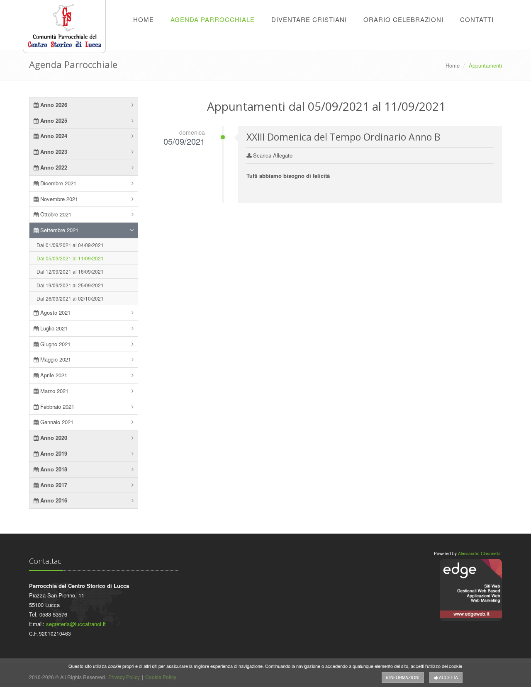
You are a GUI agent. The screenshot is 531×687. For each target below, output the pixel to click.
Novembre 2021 (58, 199)
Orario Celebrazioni (403, 19)
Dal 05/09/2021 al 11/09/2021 (70, 258)
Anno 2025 (53, 120)
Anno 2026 (53, 105)
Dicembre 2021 (57, 183)
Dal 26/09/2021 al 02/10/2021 (70, 298)
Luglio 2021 (53, 328)
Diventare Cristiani (309, 19)
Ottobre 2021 (55, 214)
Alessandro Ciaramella (479, 553)
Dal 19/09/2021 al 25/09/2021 (70, 285)
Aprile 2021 (53, 375)
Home (143, 19)
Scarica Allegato (271, 155)
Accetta (448, 677)
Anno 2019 (53, 453)
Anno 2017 (53, 485)
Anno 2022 (53, 167)
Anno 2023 (53, 151)
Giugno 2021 (55, 344)
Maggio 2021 (55, 359)
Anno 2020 (53, 438)
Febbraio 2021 (56, 406)
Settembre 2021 (58, 230)
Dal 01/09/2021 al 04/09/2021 (70, 244)
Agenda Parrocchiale (213, 19)
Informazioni (403, 677)
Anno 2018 (53, 469)
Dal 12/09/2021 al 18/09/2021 (70, 271)
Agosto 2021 (55, 312)
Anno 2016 (53, 500)
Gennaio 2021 (56, 422)
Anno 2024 (53, 136)
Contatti (477, 19)
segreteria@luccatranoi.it (76, 624)
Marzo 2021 (53, 391)
